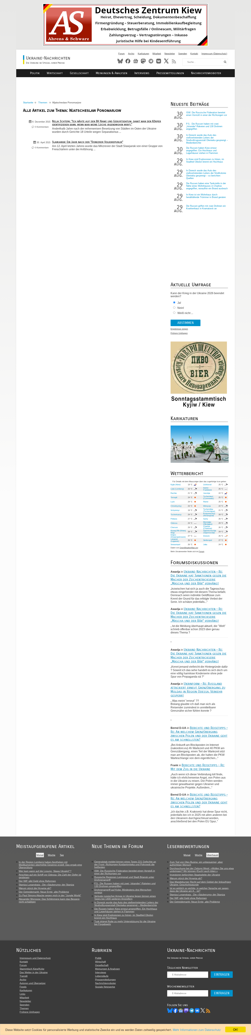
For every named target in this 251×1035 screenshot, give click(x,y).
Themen (43, 102)
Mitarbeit (156, 53)
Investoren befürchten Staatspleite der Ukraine (195, 874)
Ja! (179, 302)
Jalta (205, 544)
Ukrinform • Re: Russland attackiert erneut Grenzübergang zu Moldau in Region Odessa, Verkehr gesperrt (198, 689)
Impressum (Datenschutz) (214, 53)
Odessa (174, 523)
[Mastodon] (186, 1010)
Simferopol (207, 540)
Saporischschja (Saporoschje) (209, 532)
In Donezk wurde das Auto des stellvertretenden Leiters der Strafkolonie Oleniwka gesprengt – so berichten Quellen (206, 174)
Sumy (205, 519)
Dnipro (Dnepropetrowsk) (178, 536)
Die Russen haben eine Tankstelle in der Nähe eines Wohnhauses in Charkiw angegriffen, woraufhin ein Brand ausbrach (207, 186)
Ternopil (174, 497)
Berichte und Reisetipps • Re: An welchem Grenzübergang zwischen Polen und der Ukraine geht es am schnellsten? (199, 734)
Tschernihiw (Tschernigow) (209, 510)
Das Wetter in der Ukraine (34, 972)
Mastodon (143, 61)
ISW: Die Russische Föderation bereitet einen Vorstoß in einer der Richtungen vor (206, 113)
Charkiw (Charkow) (207, 527)
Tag (62, 855)
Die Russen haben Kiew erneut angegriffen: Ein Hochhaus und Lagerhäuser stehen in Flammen (202, 150)
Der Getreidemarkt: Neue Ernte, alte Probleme (44, 891)
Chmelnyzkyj (176, 506)
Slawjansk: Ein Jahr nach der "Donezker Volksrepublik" (87, 142)
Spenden (182, 53)
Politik (35, 73)
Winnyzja (207, 506)
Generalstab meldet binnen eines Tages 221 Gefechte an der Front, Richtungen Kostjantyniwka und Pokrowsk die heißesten (125, 864)
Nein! (180, 307)
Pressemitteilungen (170, 73)
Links (22, 994)
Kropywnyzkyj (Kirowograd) (209, 514)
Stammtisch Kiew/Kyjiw (32, 968)
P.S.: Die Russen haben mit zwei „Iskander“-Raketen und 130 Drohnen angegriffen (204, 126)
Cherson (174, 527)
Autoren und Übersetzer (33, 983)
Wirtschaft (55, 73)
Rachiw (174, 493)
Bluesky (120, 61)
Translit (23, 976)
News (135, 61)
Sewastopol (175, 544)
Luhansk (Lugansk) (175, 540)
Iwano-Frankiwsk (207, 489)
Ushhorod (207, 485)
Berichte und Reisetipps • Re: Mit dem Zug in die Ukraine (198, 767)
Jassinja (206, 493)
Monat (40, 855)
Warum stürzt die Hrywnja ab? (35, 888)
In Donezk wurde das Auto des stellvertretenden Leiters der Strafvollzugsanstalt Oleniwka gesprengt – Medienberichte (207, 139)
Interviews (141, 73)
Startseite (28, 102)
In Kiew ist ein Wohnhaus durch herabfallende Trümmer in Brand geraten (206, 195)
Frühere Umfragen (179, 333)
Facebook (128, 61)
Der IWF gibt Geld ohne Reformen (37, 881)
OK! (235, 1029)
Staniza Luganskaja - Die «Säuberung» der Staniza (46, 884)
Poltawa (174, 519)
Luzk (173, 502)
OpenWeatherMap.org (189, 548)
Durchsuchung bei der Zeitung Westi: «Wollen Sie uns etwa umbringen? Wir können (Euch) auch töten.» (202, 869)
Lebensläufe (101, 976)
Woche (51, 855)
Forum (121, 53)
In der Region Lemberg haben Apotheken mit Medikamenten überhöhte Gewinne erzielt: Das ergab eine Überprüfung (50, 865)
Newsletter (169, 53)
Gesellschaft (79, 73)
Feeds (23, 986)
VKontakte (158, 61)
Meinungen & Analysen (111, 73)
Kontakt (194, 53)
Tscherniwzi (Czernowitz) (208, 497)
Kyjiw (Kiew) (176, 485)
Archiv (131, 53)
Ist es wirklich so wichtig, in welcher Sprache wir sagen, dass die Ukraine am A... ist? (199, 889)
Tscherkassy (176, 514)
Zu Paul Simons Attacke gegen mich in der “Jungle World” (50, 895)
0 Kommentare (42, 127)
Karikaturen (143, 53)
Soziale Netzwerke (105, 986)
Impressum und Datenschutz (35, 958)
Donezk (206, 536)
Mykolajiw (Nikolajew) (207, 523)
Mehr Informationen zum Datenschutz (197, 1029)
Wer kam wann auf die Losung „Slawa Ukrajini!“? (45, 871)
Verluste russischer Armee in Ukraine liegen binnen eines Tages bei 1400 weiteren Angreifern (125, 897)
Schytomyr (175, 510)
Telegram (151, 61)
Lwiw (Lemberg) (177, 489)
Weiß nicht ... (185, 313)
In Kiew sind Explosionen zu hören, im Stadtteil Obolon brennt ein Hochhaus (205, 160)
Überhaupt (212, 855)
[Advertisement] (125, 85)
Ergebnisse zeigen (179, 329)
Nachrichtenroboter (206, 73)
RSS (174, 61)
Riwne (205, 502)
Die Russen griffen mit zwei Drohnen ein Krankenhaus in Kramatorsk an (206, 207)
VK (197, 1010)
